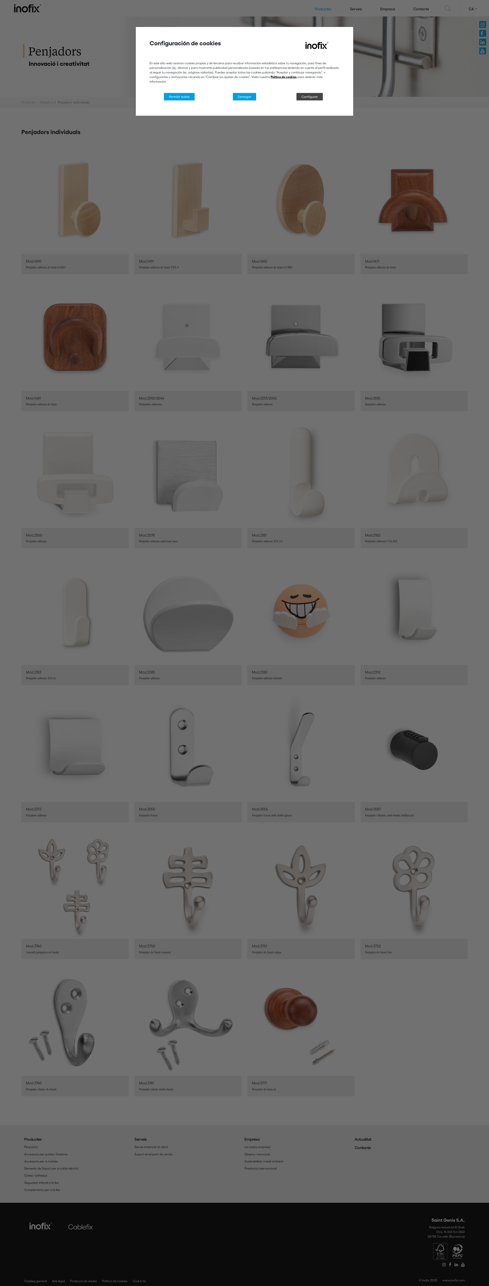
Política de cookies (284, 77)
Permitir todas (179, 97)
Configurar (309, 97)
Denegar (244, 97)
